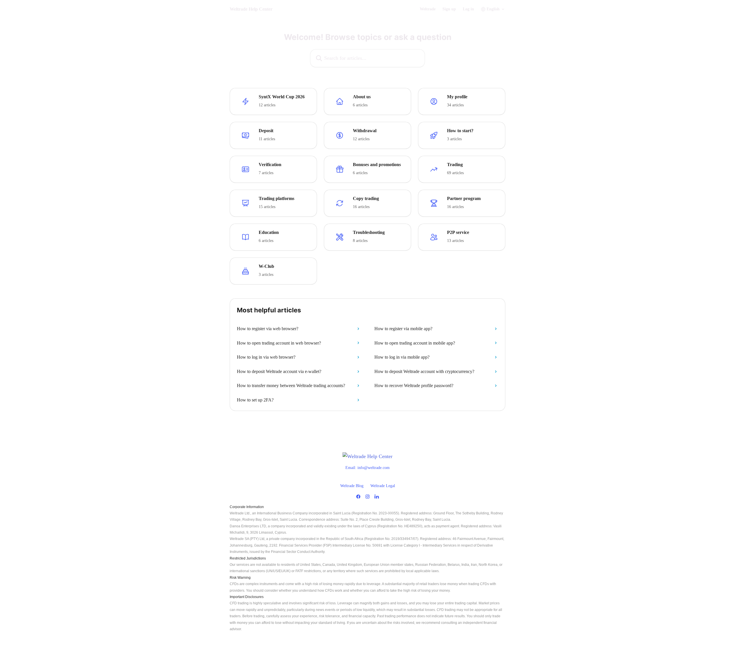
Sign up (449, 9)
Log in (468, 9)
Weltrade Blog (351, 486)
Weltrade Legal (382, 486)
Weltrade (428, 9)
